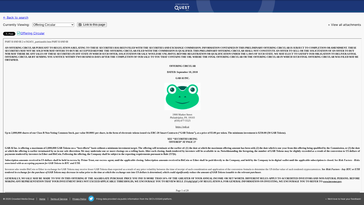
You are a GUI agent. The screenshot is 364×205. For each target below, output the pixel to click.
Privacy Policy (79, 199)
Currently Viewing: (16, 25)
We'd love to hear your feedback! (344, 199)
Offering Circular (33, 33)
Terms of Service (58, 199)
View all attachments (346, 25)
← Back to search (15, 17)
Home (42, 199)
